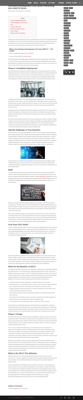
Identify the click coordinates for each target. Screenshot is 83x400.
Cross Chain (67, 48)
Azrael (66, 15)
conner (67, 43)
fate (71, 62)
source (29, 56)
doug (66, 58)
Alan (71, 7)
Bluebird (66, 28)
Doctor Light (67, 55)
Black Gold (67, 25)
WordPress (31, 397)
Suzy (11, 11)
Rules (36, 3)
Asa (72, 13)
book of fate (67, 30)
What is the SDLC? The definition (18, 33)
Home (30, 3)
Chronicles (21, 11)
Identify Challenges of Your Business (19, 22)
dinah (66, 53)
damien (66, 50)
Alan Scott (67, 10)
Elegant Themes (18, 397)
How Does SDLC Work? (16, 26)
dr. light (66, 60)
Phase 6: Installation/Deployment (18, 20)
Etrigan (66, 62)
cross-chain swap (68, 45)
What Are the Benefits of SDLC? (18, 29)
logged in (16, 388)
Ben (66, 20)
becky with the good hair (70, 18)
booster (66, 33)
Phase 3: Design (14, 31)
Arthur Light (67, 13)
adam (66, 8)
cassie (66, 35)
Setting (51, 3)
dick (72, 50)
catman (66, 37)
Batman (71, 15)
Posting (43, 3)
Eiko (71, 60)
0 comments (28, 11)
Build (12, 24)
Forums (61, 3)
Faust (66, 65)
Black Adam (67, 23)
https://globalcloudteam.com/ (19, 231)
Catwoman (67, 40)
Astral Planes (71, 3)
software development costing (42, 176)
